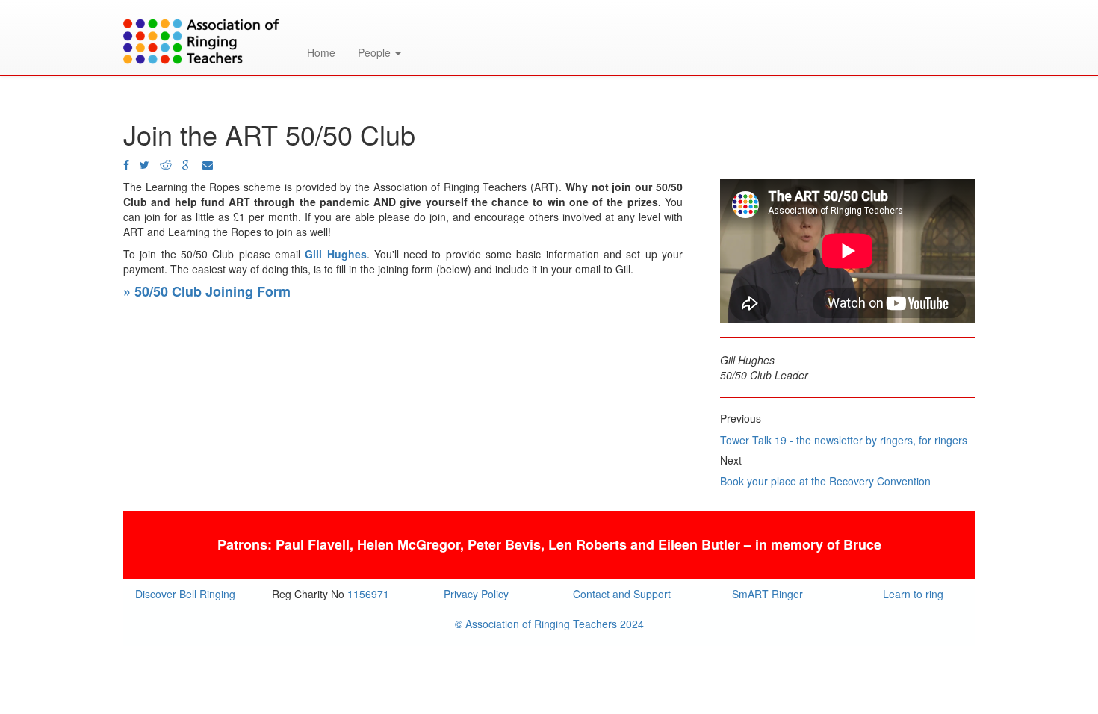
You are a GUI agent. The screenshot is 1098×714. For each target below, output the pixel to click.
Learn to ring (913, 593)
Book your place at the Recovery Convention (825, 481)
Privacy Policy (476, 593)
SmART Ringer (767, 593)
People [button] (376, 52)
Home (321, 52)
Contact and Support (622, 593)
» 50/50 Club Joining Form (207, 291)
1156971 (368, 593)
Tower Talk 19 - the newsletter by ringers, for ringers (843, 439)
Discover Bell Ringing (185, 593)
